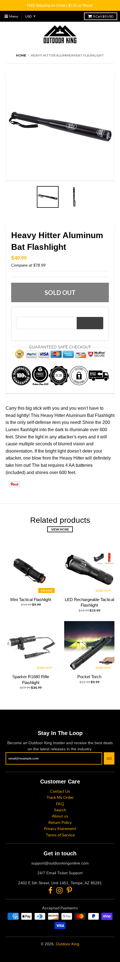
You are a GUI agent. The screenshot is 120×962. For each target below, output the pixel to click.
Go (109, 758)
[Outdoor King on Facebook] (50, 890)
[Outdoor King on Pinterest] (69, 890)
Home (21, 55)
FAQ (60, 803)
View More (60, 529)
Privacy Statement (60, 828)
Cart (103, 16)
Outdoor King (67, 944)
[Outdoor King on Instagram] (59, 890)
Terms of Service (60, 834)
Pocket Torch (89, 676)
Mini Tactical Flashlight (30, 599)
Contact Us (60, 791)
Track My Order (60, 797)
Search (60, 809)
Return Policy (60, 822)
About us (60, 816)
